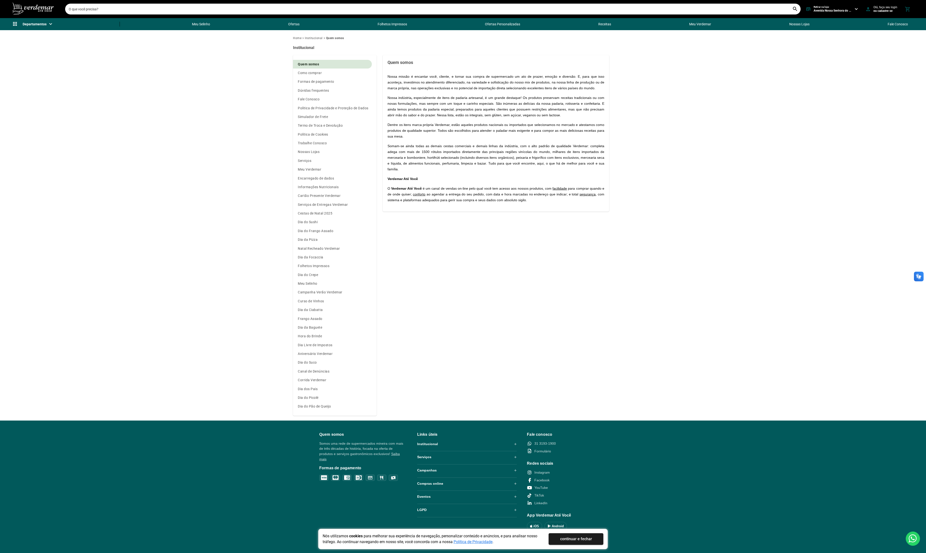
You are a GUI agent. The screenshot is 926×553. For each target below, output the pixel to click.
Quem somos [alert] (400, 62)
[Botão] (913, 539)
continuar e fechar (576, 539)
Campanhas (427, 470)
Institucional (427, 444)
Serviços (424, 457)
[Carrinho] (907, 9)
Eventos (424, 496)
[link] (299, 38)
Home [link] (297, 38)
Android (557, 526)
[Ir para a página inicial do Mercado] (32, 9)
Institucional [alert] (303, 48)
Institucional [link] (314, 38)
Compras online (430, 483)
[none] (33, 24)
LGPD (422, 510)
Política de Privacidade (473, 541)
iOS (535, 526)
